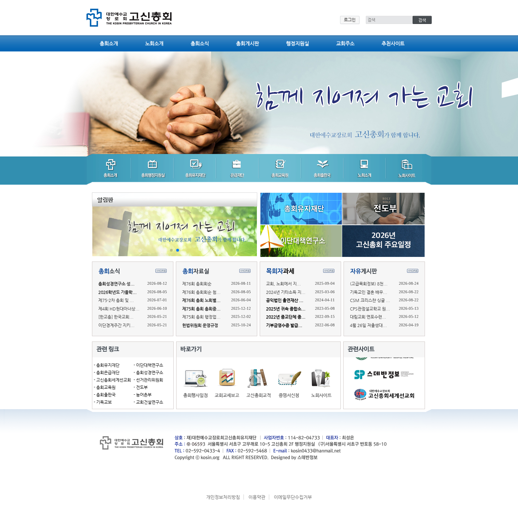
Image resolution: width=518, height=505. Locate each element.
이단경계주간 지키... (116, 325)
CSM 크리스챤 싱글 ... (370, 300)
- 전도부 (141, 387)
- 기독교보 (103, 402)
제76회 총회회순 (196, 283)
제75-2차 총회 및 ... (116, 300)
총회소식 (200, 43)
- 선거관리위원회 (148, 379)
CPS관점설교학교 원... (370, 308)
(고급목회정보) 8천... (369, 283)
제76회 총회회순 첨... (201, 292)
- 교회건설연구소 (148, 402)
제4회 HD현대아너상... (119, 308)
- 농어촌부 (143, 394)
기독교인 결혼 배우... (368, 292)
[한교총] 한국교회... (116, 316)
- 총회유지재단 (106, 365)
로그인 (350, 19)
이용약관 (256, 497)
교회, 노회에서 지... (283, 283)
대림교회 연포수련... (368, 316)
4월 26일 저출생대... (368, 325)
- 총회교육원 (105, 387)
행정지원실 (297, 43)
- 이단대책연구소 (148, 365)
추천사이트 (393, 43)
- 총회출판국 (105, 394)
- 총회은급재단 (106, 372)
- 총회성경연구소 (148, 372)
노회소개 (154, 43)
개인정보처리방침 (223, 497)
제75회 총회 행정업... (201, 316)
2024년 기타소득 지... (286, 292)
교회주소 (345, 43)
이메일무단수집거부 (293, 497)
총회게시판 (247, 43)
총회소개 (109, 43)
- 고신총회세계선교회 (112, 379)
